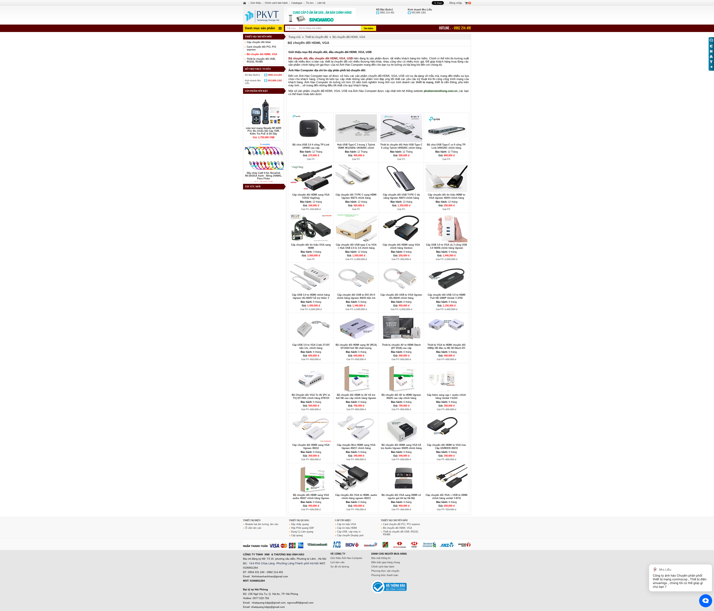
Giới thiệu (255, 2)
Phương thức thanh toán (384, 575)
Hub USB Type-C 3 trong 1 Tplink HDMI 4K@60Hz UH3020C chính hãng (356, 147)
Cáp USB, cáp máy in (349, 531)
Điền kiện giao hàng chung (385, 562)
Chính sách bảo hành (382, 566)
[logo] (263, 15)
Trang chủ (294, 37)
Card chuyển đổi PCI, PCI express (401, 524)
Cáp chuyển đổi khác (259, 42)
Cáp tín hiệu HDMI (347, 528)
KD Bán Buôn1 (263, 75)
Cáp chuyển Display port (350, 535)
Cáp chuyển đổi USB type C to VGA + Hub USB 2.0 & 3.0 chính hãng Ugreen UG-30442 (356, 247)
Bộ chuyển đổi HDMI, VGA (262, 54)
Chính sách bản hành (276, 2)
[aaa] (322, 15)
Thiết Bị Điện (251, 520)
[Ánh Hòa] (245, 2)
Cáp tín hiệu (343, 520)
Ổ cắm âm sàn (253, 528)
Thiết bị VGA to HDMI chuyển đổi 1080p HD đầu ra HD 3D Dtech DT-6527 (446, 348)
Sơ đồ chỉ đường (339, 566)
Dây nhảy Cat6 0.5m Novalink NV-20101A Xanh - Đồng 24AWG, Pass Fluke (263, 176)
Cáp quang (297, 535)
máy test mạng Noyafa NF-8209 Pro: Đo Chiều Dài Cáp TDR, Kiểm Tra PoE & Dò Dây (263, 131)
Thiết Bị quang (299, 520)
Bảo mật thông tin (380, 558)
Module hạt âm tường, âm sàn (261, 524)
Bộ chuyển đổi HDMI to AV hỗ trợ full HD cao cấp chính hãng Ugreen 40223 (356, 398)
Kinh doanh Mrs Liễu (263, 81)
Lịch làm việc (337, 562)
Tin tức (310, 2)
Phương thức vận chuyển (385, 571)
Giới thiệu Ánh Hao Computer (346, 558)
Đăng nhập (455, 2)
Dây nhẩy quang (300, 524)
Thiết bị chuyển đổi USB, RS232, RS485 (261, 60)
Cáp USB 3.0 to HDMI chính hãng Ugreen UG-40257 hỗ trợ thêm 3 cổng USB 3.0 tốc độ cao (311, 298)
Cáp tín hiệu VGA (346, 524)
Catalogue (296, 2)
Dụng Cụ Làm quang (302, 531)
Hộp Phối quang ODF (302, 528)
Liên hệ (321, 2)
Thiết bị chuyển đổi (394, 520)
